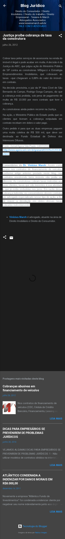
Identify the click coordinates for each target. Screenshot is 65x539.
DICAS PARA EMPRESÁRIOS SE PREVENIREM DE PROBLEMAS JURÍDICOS (24, 432)
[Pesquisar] (60, 7)
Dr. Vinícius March (34, 165)
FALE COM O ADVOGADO (32, 26)
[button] (60, 36)
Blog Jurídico (32, 5)
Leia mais (56, 418)
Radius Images (41, 533)
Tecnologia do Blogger (34, 526)
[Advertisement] (32, 342)
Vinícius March (18, 217)
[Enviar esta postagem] (11, 238)
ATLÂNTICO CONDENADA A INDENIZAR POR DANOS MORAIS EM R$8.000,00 (27, 479)
